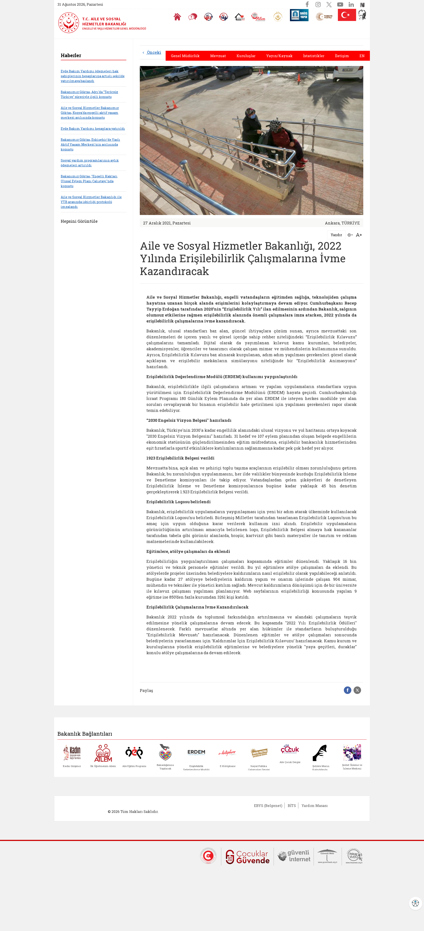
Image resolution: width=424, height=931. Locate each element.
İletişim (342, 55)
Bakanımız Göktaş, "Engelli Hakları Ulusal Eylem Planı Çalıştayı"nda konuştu (89, 181)
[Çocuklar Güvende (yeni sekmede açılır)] (247, 856)
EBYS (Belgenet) (268, 805)
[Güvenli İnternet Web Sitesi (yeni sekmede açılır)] (293, 855)
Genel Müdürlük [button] (185, 55)
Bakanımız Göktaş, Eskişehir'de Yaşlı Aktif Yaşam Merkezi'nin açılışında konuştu (90, 144)
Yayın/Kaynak (279, 55)
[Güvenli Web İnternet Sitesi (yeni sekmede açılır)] (327, 855)
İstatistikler (313, 55)
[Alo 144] (223, 17)
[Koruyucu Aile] (240, 16)
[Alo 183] (208, 17)
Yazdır (336, 234)
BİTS (292, 805)
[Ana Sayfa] (177, 16)
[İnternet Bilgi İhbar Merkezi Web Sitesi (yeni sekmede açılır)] (354, 855)
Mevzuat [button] (218, 55)
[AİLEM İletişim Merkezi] (258, 17)
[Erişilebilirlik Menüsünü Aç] (415, 903)
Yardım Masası (314, 805)
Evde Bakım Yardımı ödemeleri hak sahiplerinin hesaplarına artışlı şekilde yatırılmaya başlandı (93, 76)
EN (362, 55)
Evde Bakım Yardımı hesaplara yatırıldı (93, 128)
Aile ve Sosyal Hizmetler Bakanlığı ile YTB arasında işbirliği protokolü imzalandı (91, 202)
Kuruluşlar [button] (246, 55)
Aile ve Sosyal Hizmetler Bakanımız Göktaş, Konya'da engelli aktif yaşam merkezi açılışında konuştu (90, 113)
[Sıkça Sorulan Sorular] (192, 16)
